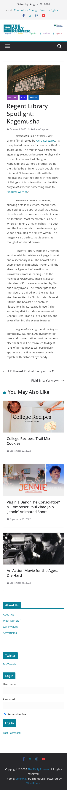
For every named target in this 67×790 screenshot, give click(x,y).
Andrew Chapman (40, 129)
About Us (8, 614)
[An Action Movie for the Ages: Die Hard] (33, 535)
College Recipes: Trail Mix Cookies (28, 441)
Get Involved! (11, 626)
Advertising (10, 633)
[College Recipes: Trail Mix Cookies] (33, 403)
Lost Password (12, 733)
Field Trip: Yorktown (45, 381)
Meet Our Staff (12, 620)
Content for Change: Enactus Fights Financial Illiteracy (36, 12)
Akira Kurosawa (45, 140)
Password (9, 699)
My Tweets (9, 664)
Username (9, 684)
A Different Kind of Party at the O (30, 371)
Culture (12, 97)
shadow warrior (17, 192)
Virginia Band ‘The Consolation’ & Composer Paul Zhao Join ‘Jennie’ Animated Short (33, 507)
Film (23, 97)
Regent (33, 97)
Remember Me (16, 714)
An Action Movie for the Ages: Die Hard (32, 573)
